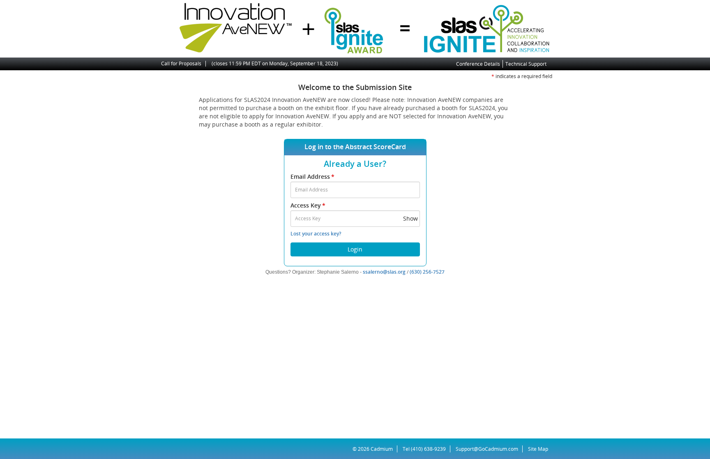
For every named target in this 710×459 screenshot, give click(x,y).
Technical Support (525, 63)
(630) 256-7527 (427, 271)
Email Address (312, 176)
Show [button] (410, 218)
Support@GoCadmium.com (489, 448)
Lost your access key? (315, 233)
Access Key (307, 205)
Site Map (538, 448)
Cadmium (382, 448)
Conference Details (478, 63)
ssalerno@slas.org (384, 271)
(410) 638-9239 (428, 448)
